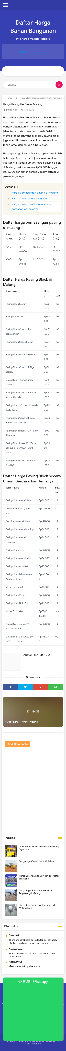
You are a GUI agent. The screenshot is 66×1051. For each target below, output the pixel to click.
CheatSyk (14, 935)
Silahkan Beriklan (33, 52)
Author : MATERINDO (36, 655)
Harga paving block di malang (30, 198)
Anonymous (15, 949)
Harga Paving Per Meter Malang (21, 721)
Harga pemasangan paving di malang (35, 192)
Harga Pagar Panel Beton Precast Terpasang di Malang (36, 892)
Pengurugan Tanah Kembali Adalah (37, 861)
